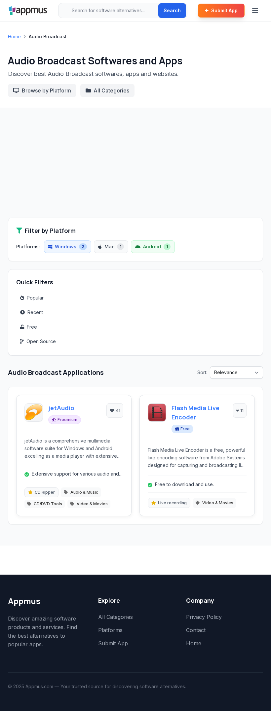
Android (155, 246)
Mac (112, 246)
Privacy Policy (204, 617)
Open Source (41, 341)
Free (32, 327)
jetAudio (61, 408)
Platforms (110, 630)
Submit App (224, 10)
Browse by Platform (46, 90)
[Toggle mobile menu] (256, 10)
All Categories (111, 90)
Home (14, 36)
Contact (196, 630)
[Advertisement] (135, 168)
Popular (35, 298)
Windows (69, 246)
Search (172, 10)
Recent (35, 312)
